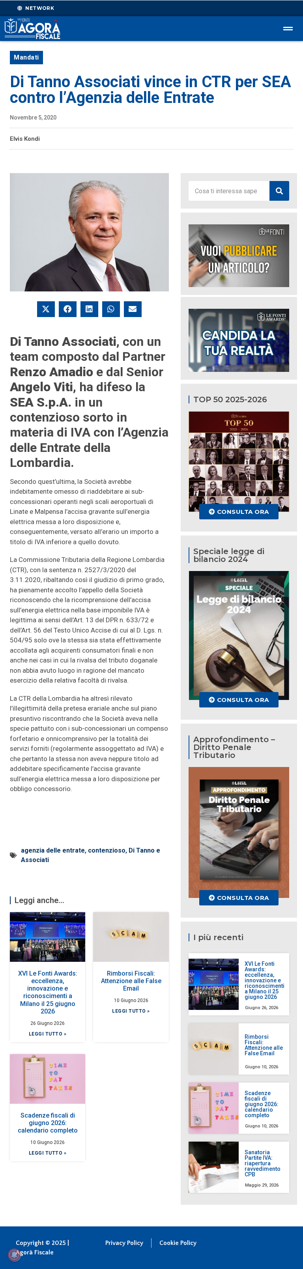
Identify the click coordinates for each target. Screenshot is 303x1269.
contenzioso (106, 850)
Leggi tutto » (48, 1034)
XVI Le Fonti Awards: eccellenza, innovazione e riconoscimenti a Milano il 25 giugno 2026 (47, 992)
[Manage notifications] (14, 1254)
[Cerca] (279, 191)
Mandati (26, 57)
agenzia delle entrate (53, 850)
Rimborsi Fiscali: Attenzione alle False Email (131, 981)
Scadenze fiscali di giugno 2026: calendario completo (48, 1123)
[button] (46, 309)
